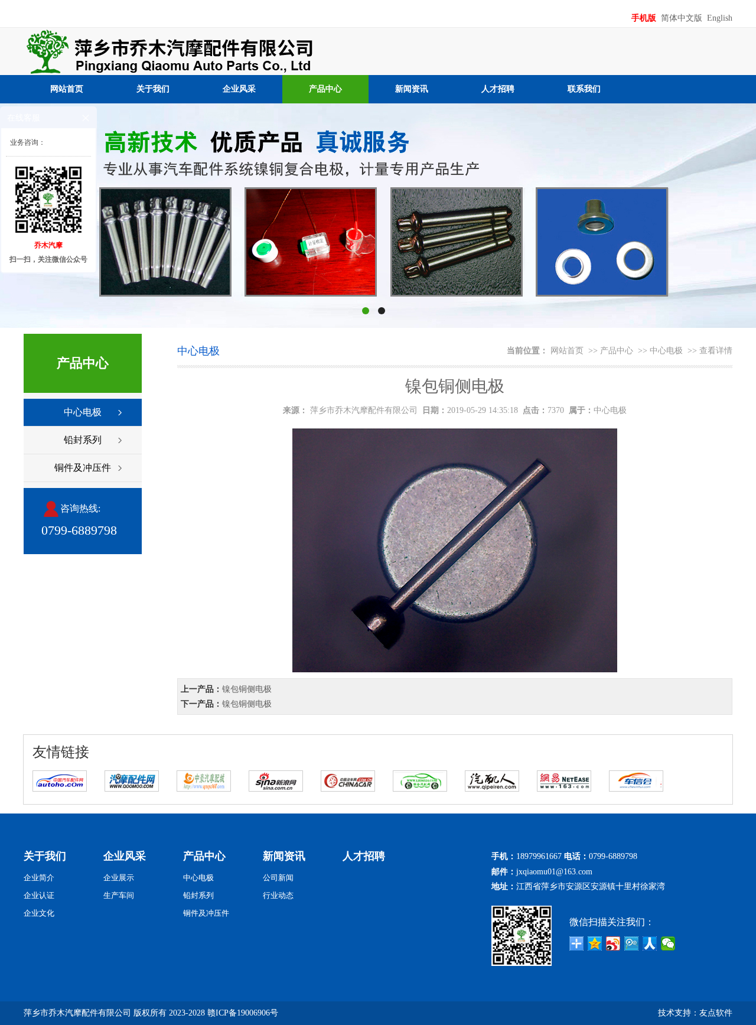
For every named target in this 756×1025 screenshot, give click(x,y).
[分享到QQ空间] (595, 943)
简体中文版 (683, 18)
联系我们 (584, 88)
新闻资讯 (411, 88)
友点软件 (715, 1012)
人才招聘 (497, 88)
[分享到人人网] (650, 943)
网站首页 (66, 88)
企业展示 (118, 877)
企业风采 (239, 88)
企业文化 (39, 913)
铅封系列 (83, 440)
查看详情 (715, 350)
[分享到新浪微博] (613, 943)
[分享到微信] (668, 943)
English (719, 18)
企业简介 (39, 877)
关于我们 (153, 88)
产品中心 (325, 88)
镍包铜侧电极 (247, 689)
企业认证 (39, 895)
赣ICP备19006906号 (242, 1012)
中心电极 (83, 412)
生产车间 (118, 895)
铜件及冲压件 (82, 468)
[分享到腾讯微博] (631, 943)
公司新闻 (278, 877)
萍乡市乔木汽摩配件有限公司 (364, 410)
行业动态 (278, 895)
